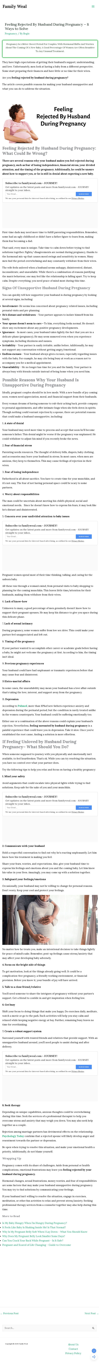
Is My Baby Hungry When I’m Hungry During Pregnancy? (34, 1223)
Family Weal (15, 6)
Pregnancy (11, 33)
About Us (73, 1344)
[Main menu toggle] (93, 6)
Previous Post (9, 1313)
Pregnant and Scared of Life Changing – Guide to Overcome (36, 1244)
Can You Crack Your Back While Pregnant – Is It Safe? (32, 1240)
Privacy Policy (73, 1353)
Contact (73, 1348)
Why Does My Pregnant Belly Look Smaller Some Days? (33, 1236)
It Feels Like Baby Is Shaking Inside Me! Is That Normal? (34, 1227)
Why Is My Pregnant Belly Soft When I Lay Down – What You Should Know (44, 1231)
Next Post (92, 1313)
